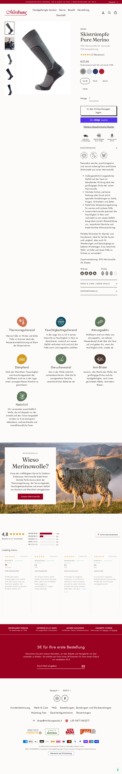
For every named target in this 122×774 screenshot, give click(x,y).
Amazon (105, 630)
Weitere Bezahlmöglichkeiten (99, 127)
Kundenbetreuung (20, 707)
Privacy (66, 749)
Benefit (71, 10)
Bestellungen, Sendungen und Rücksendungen (85, 707)
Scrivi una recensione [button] (109, 535)
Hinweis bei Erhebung (61, 753)
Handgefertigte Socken (45, 10)
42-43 (105, 81)
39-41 (95, 81)
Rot (101, 71)
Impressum (44, 749)
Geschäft (61, 15)
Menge (83, 98)
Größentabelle (89, 291)
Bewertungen (83, 713)
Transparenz (79, 749)
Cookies (72, 749)
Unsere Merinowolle (30, 496)
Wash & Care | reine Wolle (95, 283)
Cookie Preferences (90, 749)
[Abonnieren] (83, 666)
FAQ (54, 707)
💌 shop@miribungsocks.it (47, 720)
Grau (83, 71)
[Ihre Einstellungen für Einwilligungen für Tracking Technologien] (118, 770)
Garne (62, 10)
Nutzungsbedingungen (56, 749)
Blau (95, 71)
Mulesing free (38, 713)
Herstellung (83, 10)
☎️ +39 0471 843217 (77, 720)
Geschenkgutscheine (61, 713)
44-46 (85, 89)
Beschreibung (88, 148)
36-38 (85, 81)
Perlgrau (89, 71)
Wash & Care (41, 707)
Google (114, 630)
